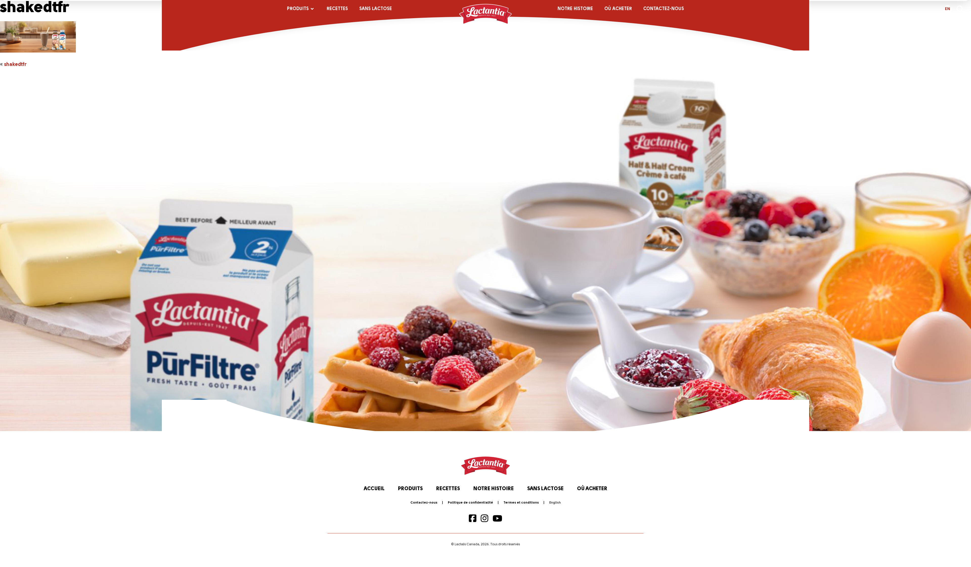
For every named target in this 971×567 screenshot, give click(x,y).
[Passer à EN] (555, 503)
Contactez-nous (663, 9)
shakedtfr (15, 64)
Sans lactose (375, 9)
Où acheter (618, 9)
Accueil (374, 488)
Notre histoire (575, 9)
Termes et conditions (521, 502)
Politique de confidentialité (470, 502)
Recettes (337, 9)
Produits (298, 9)
